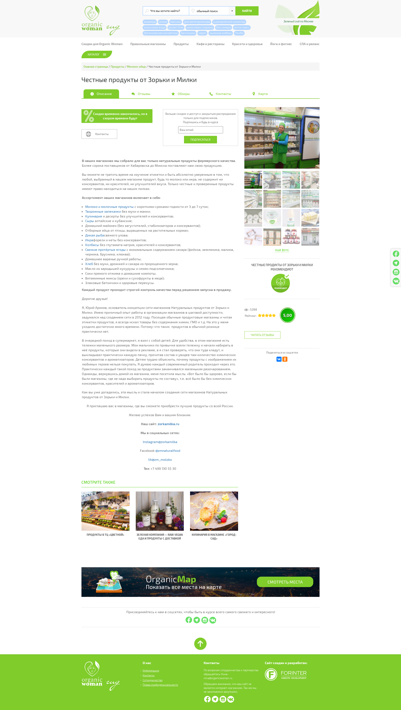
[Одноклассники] (284, 359)
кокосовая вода (154, 27)
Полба (239, 33)
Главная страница (96, 66)
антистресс (242, 27)
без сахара (223, 27)
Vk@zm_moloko (160, 459)
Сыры (89, 221)
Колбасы (92, 245)
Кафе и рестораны (211, 44)
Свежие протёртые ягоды (105, 249)
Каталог (94, 54)
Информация (151, 670)
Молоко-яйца (136, 66)
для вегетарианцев (197, 21)
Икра (89, 240)
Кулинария (93, 216)
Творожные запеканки (103, 211)
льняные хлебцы (220, 33)
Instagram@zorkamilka (160, 442)
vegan (202, 33)
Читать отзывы (262, 335)
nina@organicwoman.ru (218, 678)
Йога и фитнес (281, 44)
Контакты (102, 134)
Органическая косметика (161, 33)
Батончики (188, 33)
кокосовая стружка (200, 27)
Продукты (181, 44)
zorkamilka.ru (168, 424)
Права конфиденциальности (160, 684)
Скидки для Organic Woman (102, 44)
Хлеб (89, 264)
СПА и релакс (310, 44)
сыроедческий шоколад (229, 21)
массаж (175, 21)
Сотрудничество (152, 680)
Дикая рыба (94, 235)
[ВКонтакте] (279, 359)
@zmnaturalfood (167, 450)
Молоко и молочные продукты (109, 206)
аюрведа (150, 21)
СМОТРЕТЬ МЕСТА (285, 581)
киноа (163, 21)
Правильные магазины (148, 44)
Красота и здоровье (247, 44)
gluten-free (176, 27)
